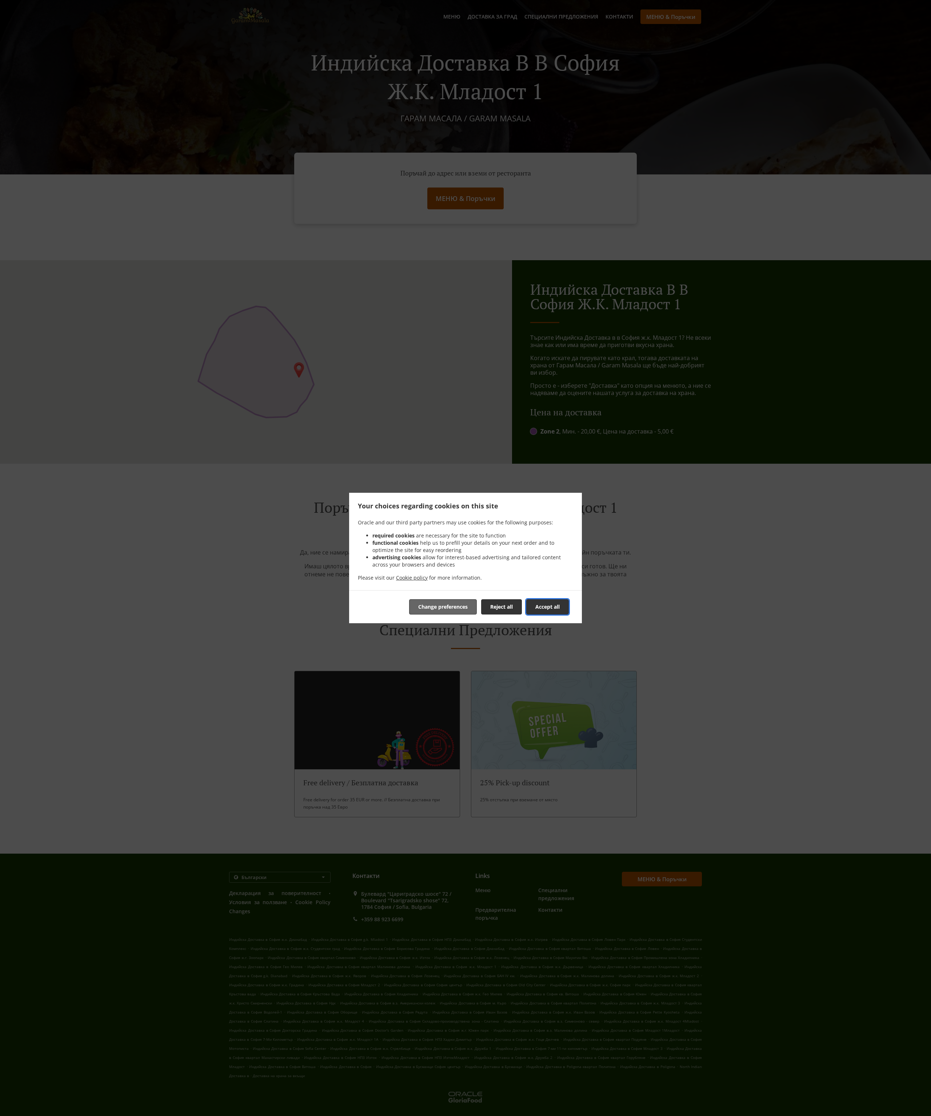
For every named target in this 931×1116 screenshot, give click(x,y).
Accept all (547, 606)
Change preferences (443, 606)
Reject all (501, 606)
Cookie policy (412, 577)
